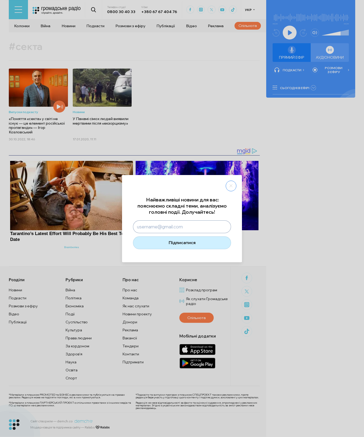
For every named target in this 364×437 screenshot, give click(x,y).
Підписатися (182, 242)
